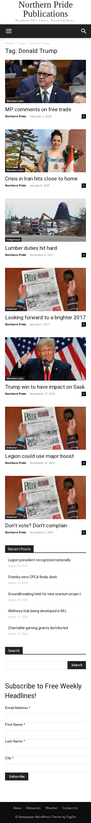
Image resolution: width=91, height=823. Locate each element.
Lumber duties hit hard (31, 248)
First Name (15, 724)
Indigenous (13, 239)
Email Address (17, 708)
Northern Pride (15, 116)
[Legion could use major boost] (45, 428)
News (17, 808)
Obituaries (33, 808)
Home (9, 43)
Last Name (15, 741)
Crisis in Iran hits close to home (41, 179)
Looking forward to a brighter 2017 (45, 317)
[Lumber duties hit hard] (45, 220)
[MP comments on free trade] (45, 81)
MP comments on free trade (38, 109)
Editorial (12, 309)
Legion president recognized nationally (39, 560)
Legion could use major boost (39, 456)
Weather (52, 808)
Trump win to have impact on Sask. (45, 387)
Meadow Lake (15, 101)
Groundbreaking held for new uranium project (44, 594)
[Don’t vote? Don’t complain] (45, 497)
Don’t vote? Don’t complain (36, 525)
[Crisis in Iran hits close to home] (45, 151)
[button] (9, 31)
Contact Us (70, 808)
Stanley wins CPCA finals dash (32, 577)
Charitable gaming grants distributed (38, 628)
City (9, 758)
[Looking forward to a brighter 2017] (45, 289)
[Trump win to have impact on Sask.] (45, 359)
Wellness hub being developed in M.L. (37, 611)
